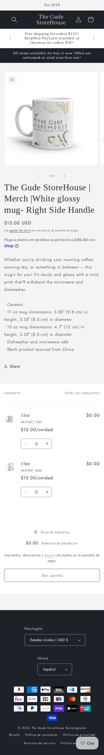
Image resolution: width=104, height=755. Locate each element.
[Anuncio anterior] (10, 38)
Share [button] (15, 366)
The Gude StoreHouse (48, 728)
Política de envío (73, 743)
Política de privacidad (79, 735)
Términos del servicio (39, 743)
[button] (14, 20)
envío (49, 555)
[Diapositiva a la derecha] (64, 176)
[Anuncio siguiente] (94, 38)
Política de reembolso (41, 735)
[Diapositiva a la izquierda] (40, 176)
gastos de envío (20, 230)
